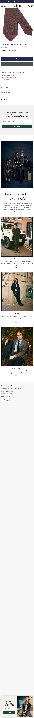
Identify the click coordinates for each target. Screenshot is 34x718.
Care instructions (5, 92)
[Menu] (2, 6)
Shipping (3, 50)
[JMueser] (17, 6)
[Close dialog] (31, 697)
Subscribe (17, 126)
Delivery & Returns (6, 88)
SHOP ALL (17, 267)
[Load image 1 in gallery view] (17, 25)
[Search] (6, 6)
